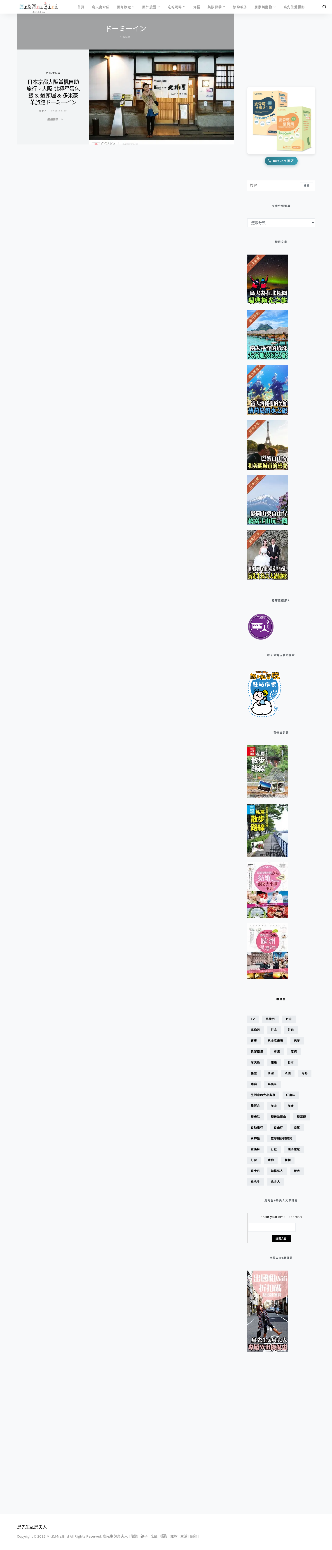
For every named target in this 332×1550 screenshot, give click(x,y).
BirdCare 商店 (283, 161)
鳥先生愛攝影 (294, 7)
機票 (254, 1073)
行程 (274, 1149)
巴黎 (297, 1040)
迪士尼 (255, 1171)
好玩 (291, 1030)
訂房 (254, 1160)
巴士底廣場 (275, 1040)
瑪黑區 (272, 1084)
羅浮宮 (255, 1106)
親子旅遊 (294, 1149)
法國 (288, 1073)
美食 (291, 1106)
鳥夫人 (43, 111)
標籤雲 (281, 999)
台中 (289, 1019)
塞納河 (255, 1030)
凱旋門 (270, 1019)
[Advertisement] (269, 47)
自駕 (297, 1127)
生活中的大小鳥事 (263, 1095)
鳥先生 (255, 1182)
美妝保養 (215, 7)
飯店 (297, 1171)
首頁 (81, 7)
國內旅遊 (124, 7)
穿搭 (197, 7)
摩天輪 (255, 1062)
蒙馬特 (255, 1149)
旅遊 (274, 1062)
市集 (277, 1051)
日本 (291, 1062)
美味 (274, 1106)
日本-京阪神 (53, 73)
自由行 (278, 1127)
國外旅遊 (149, 7)
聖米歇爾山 (278, 1116)
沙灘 (271, 1073)
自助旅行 (257, 1127)
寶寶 (254, 1040)
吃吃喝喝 (175, 7)
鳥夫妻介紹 (101, 7)
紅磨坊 (290, 1095)
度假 (294, 1051)
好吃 (274, 1030)
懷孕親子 (240, 7)
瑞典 (254, 1084)
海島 (305, 1073)
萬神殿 (255, 1138)
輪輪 (288, 1160)
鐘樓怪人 (277, 1171)
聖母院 (255, 1116)
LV (253, 1019)
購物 (271, 1160)
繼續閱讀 (53, 119)
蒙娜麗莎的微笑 (281, 1138)
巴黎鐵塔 (257, 1051)
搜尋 (306, 185)
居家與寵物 (263, 7)
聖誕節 (301, 1116)
